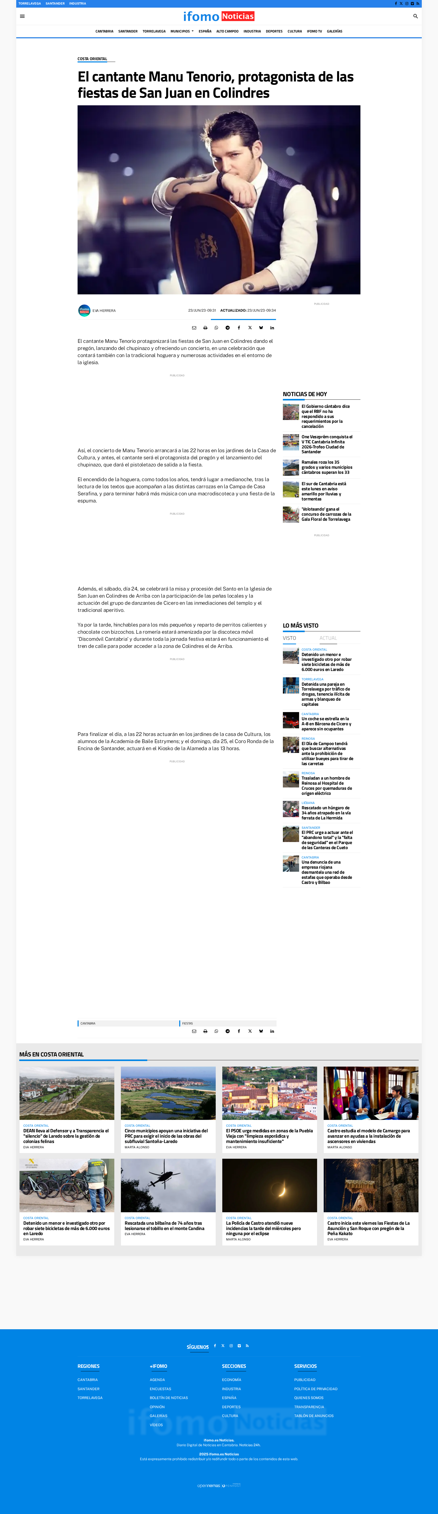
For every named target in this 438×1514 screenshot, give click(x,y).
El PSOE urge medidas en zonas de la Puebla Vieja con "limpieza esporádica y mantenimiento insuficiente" (269, 1136)
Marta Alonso (137, 1147)
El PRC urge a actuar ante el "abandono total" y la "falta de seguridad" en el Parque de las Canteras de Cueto (327, 840)
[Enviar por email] (194, 327)
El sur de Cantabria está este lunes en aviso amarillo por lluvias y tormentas (324, 491)
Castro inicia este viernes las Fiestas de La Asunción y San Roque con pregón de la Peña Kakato (368, 1228)
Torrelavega (30, 3)
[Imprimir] (205, 327)
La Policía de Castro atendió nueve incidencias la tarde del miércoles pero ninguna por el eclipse (263, 1228)
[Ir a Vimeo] (412, 4)
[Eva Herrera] (84, 311)
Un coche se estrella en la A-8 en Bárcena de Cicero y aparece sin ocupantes (326, 723)
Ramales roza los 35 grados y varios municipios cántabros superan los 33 (327, 467)
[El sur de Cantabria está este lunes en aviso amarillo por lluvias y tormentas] (291, 489)
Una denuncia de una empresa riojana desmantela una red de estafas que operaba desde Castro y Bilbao (327, 872)
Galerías (158, 1416)
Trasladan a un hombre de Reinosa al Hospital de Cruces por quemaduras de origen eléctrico (327, 785)
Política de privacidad (316, 1389)
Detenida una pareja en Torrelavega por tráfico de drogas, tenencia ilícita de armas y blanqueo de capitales (326, 694)
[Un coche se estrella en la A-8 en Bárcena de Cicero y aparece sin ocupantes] (291, 720)
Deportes (231, 1407)
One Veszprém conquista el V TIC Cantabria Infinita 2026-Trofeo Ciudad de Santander (327, 444)
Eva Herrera (104, 311)
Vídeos (156, 1425)
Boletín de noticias (169, 1398)
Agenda (157, 1380)
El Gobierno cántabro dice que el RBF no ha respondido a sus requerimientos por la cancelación (326, 416)
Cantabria (88, 1023)
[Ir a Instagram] (406, 4)
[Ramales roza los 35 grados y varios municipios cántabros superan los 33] (291, 468)
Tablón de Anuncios (314, 1416)
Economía (231, 1380)
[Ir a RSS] (417, 4)
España (229, 1398)
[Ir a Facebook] (396, 4)
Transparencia (309, 1407)
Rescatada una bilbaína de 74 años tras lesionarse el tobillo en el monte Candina (165, 1225)
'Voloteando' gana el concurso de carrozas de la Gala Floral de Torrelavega (326, 514)
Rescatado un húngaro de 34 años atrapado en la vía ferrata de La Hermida (326, 812)
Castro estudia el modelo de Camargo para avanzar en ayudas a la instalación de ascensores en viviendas (368, 1136)
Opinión (157, 1407)
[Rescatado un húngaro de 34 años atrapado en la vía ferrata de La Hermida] (291, 809)
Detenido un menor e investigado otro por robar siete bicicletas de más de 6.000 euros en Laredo (327, 662)
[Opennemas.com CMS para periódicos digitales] (219, 1486)
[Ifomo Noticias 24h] (219, 16)
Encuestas (160, 1389)
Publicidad (305, 1380)
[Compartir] (216, 327)
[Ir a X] (401, 4)
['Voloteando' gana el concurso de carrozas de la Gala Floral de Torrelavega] (291, 515)
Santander (55, 3)
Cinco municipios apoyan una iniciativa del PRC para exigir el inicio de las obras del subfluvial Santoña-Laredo (166, 1136)
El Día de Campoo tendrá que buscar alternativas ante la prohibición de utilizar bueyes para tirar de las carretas (327, 753)
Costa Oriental (92, 59)
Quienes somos (308, 1398)
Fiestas (187, 1023)
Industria (77, 3)
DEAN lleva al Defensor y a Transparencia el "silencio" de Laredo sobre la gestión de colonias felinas (66, 1136)
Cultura (230, 1416)
